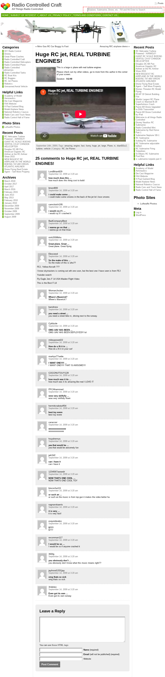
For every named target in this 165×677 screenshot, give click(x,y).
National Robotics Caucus (16, 112)
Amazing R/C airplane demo (114, 46)
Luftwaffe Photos (12, 127)
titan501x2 (122, 146)
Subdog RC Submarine (146, 141)
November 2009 (11, 208)
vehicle (47, 148)
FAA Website (10, 104)
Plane (110, 146)
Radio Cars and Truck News (17, 115)
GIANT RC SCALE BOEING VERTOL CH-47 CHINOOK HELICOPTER (17, 144)
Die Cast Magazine (13, 101)
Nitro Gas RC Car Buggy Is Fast (52, 46)
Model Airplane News (14, 109)
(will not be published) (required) (101, 654)
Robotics (8, 84)
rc (115, 146)
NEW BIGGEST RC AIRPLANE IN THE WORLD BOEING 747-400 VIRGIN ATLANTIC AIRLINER (17, 163)
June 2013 (9, 195)
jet (99, 146)
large (104, 146)
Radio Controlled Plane (15, 65)
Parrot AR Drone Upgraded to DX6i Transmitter (148, 108)
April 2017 (9, 186)
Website (87, 659)
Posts (160, 3)
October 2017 (10, 184)
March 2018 (9, 181)
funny (88, 146)
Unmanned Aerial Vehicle (16, 86)
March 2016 (9, 189)
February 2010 (11, 200)
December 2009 (11, 206)
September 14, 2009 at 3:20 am (63, 174)
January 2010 (10, 203)
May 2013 (9, 197)
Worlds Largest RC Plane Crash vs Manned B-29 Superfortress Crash (147, 101)
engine (77, 146)
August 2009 (10, 217)
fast (83, 146)
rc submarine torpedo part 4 (148, 159)
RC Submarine (142, 138)
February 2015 (11, 192)
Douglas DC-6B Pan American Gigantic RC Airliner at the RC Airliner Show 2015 (15, 153)
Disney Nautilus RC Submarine (145, 123)
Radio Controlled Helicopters (17, 62)
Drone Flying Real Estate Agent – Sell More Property (17, 170)
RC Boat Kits (10, 75)
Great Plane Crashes (14, 56)
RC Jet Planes (11, 81)
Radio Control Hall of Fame (16, 117)
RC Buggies (9, 78)
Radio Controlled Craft (36, 5)
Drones (7, 54)
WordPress (141, 215)
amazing (68, 146)
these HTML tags (60, 645)
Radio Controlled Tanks (15, 73)
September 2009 (12, 214)
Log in (138, 212)
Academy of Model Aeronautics (13, 97)
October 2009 (10, 211)
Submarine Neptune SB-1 (147, 135)
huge (94, 146)
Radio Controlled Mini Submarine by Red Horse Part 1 (147, 130)
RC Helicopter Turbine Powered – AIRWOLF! (14, 137)
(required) (90, 650)
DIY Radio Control (12, 51)
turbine (39, 148)
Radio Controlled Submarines (11, 68)
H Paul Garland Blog (13, 106)
